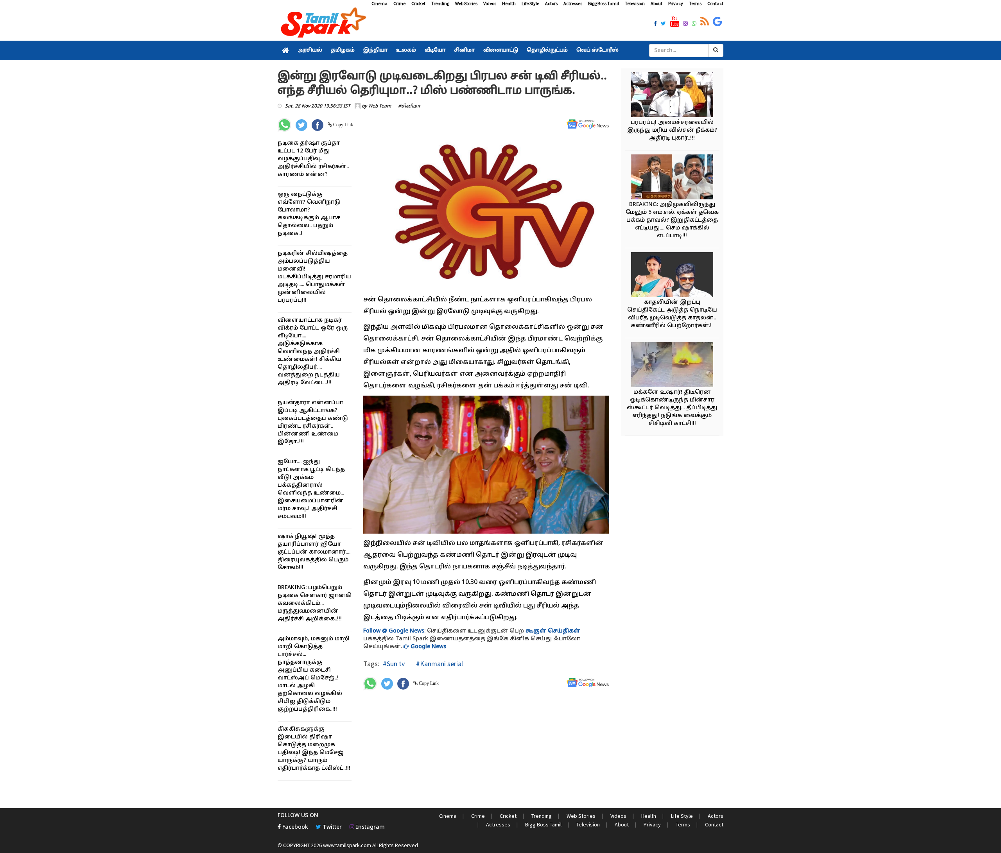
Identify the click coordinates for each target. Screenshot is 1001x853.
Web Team (379, 106)
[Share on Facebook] (317, 125)
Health (509, 3)
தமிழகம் (343, 50)
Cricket (418, 3)
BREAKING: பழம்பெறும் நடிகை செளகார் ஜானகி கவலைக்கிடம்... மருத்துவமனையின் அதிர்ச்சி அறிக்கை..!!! (315, 603)
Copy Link (342, 124)
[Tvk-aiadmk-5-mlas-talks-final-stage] (672, 178)
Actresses (572, 3)
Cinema (379, 3)
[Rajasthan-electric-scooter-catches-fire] (672, 365)
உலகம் (406, 50)
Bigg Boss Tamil (603, 3)
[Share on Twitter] (301, 125)
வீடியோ (435, 50)
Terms (695, 3)
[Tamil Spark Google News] (717, 22)
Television (635, 3)
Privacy (675, 3)
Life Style (530, 3)
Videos (489, 3)
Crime (399, 3)
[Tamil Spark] (322, 24)
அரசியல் (310, 50)
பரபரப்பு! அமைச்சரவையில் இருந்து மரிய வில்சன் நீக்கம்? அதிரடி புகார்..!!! (672, 130)
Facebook (294, 827)
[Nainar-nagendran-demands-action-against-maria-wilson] (672, 96)
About (656, 3)
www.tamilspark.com (347, 845)
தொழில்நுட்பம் (547, 50)
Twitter (331, 827)
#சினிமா (409, 106)
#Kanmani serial (438, 663)
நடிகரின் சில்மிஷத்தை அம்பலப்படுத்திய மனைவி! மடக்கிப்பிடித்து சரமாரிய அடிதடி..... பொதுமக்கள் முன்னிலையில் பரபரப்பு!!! (314, 277)
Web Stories (466, 3)
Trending (440, 3)
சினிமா (464, 50)
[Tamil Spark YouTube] (674, 22)
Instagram (369, 827)
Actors (551, 3)
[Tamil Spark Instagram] (685, 24)
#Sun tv (394, 663)
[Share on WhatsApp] (284, 125)
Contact (715, 3)
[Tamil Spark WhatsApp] (694, 24)
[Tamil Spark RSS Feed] (704, 22)
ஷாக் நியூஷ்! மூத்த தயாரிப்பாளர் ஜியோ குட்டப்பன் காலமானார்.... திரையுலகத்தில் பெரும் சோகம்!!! (314, 552)
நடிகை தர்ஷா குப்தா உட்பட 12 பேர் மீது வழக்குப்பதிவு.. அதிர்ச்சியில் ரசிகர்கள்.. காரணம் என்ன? (313, 159)
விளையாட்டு (500, 50)
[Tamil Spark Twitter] (663, 24)
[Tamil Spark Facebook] (655, 24)
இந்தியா (375, 50)
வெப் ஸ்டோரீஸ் (597, 50)
